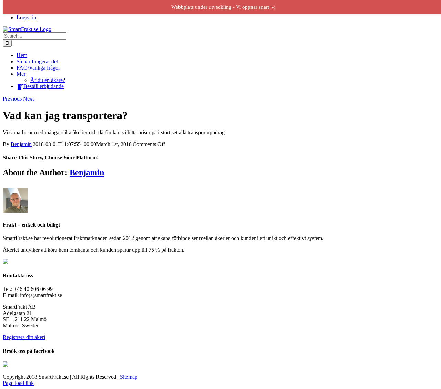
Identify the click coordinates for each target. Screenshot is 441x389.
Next (28, 99)
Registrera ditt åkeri (24, 337)
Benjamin (21, 144)
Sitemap (128, 377)
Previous (12, 99)
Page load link (18, 383)
